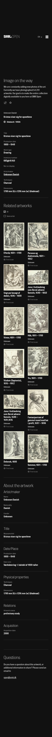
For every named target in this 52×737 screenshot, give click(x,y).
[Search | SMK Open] (11, 37)
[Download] (6, 103)
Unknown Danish (11, 174)
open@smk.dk (10, 677)
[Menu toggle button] (47, 37)
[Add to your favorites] (11, 103)
